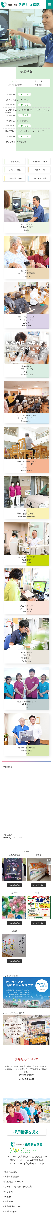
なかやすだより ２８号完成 (17, 100)
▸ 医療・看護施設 (11, 1176)
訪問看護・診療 (15, 178)
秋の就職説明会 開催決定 (16, 121)
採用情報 (38, 85)
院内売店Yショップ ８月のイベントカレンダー (25, 131)
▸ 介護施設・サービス (13, 1181)
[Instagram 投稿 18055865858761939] (39, 907)
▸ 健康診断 (8, 1191)
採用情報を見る (26, 1132)
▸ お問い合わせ (10, 1211)
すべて (14, 81)
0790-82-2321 (26, 1078)
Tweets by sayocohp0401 (13, 838)
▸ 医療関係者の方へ (12, 1206)
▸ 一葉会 (7, 1196)
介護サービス (40, 170)
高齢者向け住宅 (40, 178)
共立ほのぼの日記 (14, 85)
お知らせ (38, 81)
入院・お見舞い (15, 170)
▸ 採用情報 (8, 1201)
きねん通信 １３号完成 (15, 142)
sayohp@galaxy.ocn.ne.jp (31, 1163)
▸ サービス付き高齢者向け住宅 (17, 1186)
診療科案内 (15, 162)
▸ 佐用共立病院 (10, 1171)
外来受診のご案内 (40, 162)
